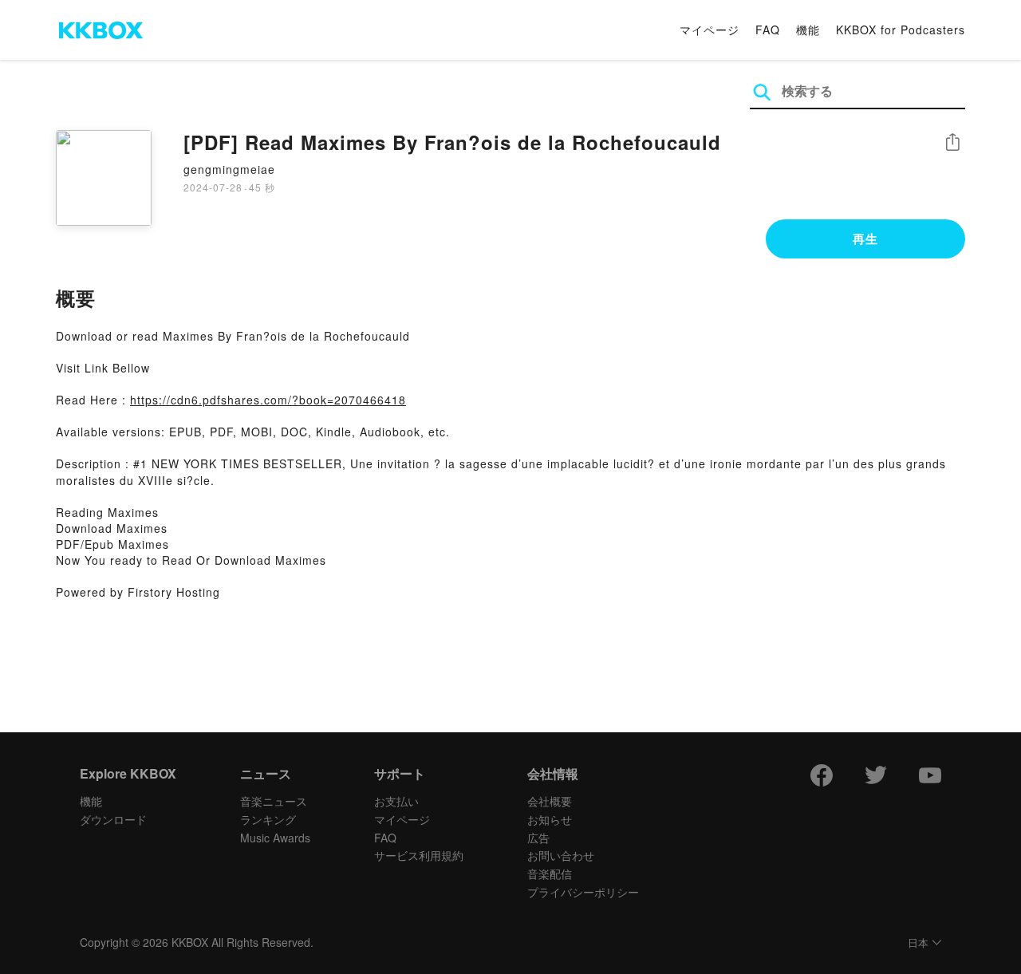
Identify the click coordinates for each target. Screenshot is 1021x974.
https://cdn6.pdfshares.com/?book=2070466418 (268, 400)
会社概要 (549, 801)
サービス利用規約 (418, 855)
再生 (865, 238)
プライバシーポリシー (583, 892)
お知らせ (549, 819)
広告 (538, 838)
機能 (808, 29)
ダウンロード (113, 819)
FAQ (767, 29)
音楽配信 (549, 873)
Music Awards (275, 838)
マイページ (709, 29)
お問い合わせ (560, 855)
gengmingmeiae (229, 169)
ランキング (268, 819)
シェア (952, 142)
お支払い (396, 801)
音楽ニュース (273, 801)
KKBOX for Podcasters (900, 29)
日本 (918, 943)
